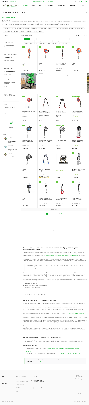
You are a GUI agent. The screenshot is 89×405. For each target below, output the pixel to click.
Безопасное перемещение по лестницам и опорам (46, 240)
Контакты (33, 374)
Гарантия (18, 387)
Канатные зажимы (16, 23)
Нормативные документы (21, 376)
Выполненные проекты (8, 381)
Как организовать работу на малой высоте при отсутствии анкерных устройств (52, 75)
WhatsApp (41, 388)
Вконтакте (32, 388)
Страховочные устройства (73, 21)
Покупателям (19, 374)
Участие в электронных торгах (22, 381)
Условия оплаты (19, 378)
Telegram (35, 388)
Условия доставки (19, 379)
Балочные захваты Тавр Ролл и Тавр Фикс (45, 225)
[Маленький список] (76, 35)
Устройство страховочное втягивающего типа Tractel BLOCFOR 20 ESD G (62, 348)
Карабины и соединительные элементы (39, 21)
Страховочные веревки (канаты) (25, 21)
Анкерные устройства (15, 21)
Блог (3, 378)
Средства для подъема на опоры (47, 24)
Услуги (3, 376)
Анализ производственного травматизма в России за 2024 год (12, 148)
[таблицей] (87, 35)
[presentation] (20, 83)
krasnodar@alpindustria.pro (49, 1)
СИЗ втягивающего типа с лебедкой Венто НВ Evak (68, 353)
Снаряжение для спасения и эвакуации (44, 23)
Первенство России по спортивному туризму (12, 155)
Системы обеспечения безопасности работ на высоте (47, 232)
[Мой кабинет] (75, 1)
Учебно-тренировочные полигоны (34, 24)
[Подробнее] (36, 78)
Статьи (4, 134)
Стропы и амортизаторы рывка (53, 21)
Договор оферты (78, 378)
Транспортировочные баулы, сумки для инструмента (69, 23)
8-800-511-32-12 (5, 1)
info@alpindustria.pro (37, 1)
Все (61, 213)
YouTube (38, 388)
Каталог (4, 374)
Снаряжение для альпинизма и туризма (61, 24)
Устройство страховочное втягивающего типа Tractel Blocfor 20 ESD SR (57, 350)
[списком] (85, 35)
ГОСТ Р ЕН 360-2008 (46, 262)
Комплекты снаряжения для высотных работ (28, 23)
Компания (4, 383)
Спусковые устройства (63, 21)
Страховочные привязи (6, 21)
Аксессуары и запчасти (23, 24)
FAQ (17, 391)
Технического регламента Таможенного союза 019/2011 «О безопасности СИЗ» (61, 255)
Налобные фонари (55, 23)
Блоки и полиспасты (9, 23)
